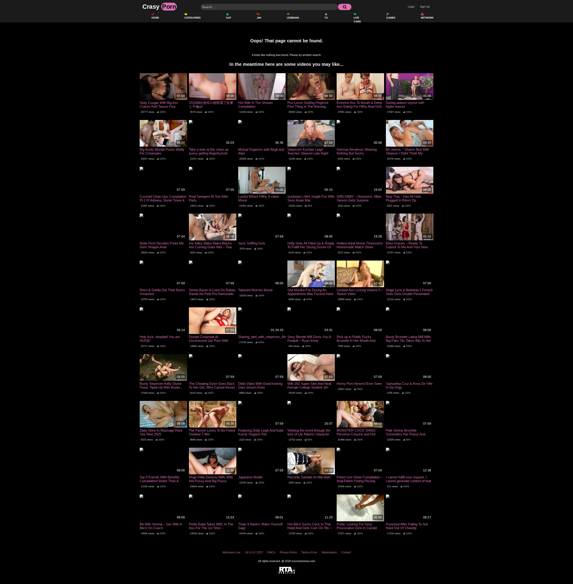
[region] (286, 564)
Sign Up (425, 6)
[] (344, 7)
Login (411, 6)
